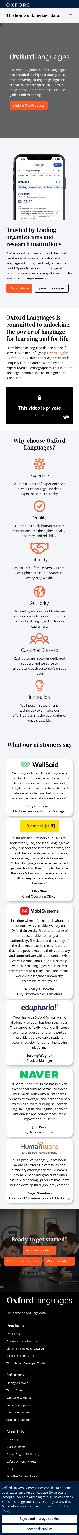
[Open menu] (70, 15)
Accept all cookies (40, 1529)
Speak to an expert (52, 288)
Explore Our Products (28, 105)
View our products (39, 1250)
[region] (39, 1508)
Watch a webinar (59, 1261)
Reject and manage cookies (39, 1519)
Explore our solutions (23, 1261)
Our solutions (19, 288)
